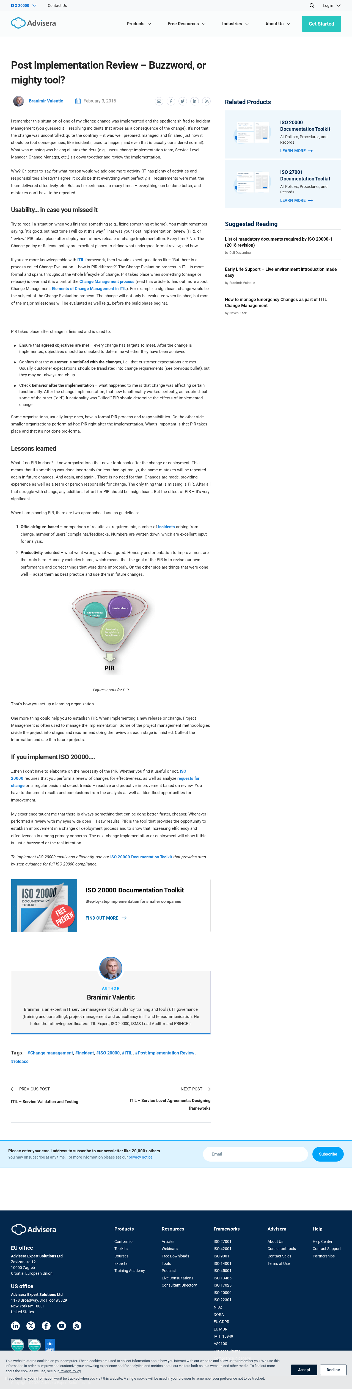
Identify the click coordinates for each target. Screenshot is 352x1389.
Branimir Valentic (46, 101)
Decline (333, 1370)
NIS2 (218, 1307)
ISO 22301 (223, 1300)
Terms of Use (279, 1263)
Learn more (293, 150)
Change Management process (106, 281)
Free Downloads (175, 1256)
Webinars (170, 1248)
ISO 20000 (223, 1292)
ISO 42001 (223, 1248)
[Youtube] (61, 1326)
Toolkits (121, 1248)
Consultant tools (282, 1248)
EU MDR (220, 1329)
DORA (219, 1314)
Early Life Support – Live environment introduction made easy (281, 272)
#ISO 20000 (108, 1053)
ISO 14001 (223, 1263)
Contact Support (327, 1248)
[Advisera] (35, 23)
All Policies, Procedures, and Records (304, 139)
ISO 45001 (223, 1270)
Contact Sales (279, 1256)
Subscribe (328, 1154)
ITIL (80, 259)
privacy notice (140, 1157)
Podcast (169, 1270)
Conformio (123, 1241)
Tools (166, 1263)
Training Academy (129, 1270)
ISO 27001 (223, 1241)
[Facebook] (46, 1326)
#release (20, 1061)
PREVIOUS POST (34, 1089)
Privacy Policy (70, 1371)
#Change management (50, 1053)
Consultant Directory (179, 1285)
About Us (275, 1241)
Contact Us (57, 5)
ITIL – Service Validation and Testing (44, 1101)
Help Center (322, 1241)
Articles (168, 1241)
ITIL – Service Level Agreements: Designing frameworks (170, 1104)
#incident (84, 1053)
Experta (121, 1263)
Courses (121, 1256)
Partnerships (324, 1256)
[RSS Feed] (77, 1326)
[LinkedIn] (15, 1326)
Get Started (321, 24)
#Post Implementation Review (164, 1053)
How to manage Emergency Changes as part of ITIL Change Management (276, 302)
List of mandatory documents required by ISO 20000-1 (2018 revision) (278, 242)
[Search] (312, 5)
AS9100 (220, 1343)
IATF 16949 (223, 1336)
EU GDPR (221, 1322)
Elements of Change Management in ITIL (89, 288)
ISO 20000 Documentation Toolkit (141, 856)
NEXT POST (191, 1089)
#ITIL (127, 1053)
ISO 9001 (221, 1256)
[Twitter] (30, 1326)
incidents (166, 526)
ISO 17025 (223, 1285)
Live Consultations (177, 1278)
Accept (304, 1370)
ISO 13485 (223, 1278)
